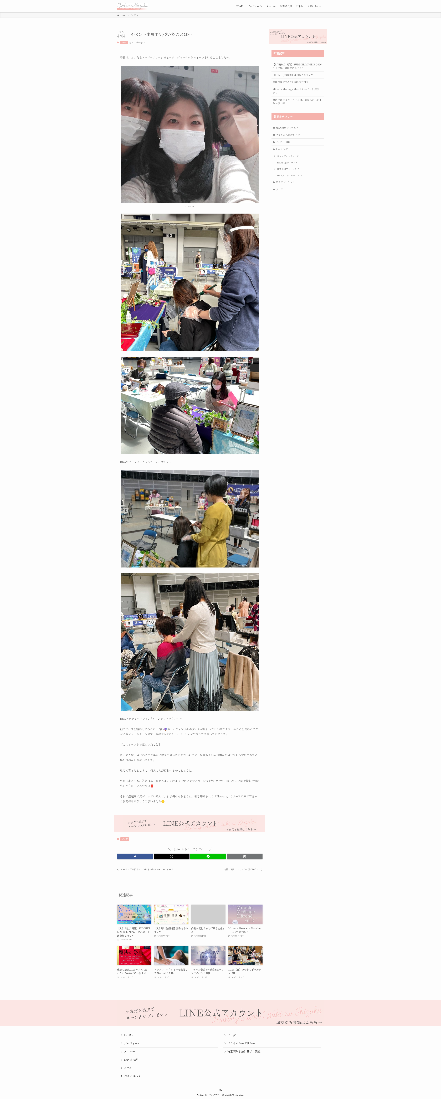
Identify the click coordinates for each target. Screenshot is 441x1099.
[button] (135, 856)
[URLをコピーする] (245, 856)
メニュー (129, 1051)
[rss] (220, 1090)
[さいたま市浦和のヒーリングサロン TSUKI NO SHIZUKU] (132, 6)
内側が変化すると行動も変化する (291, 82)
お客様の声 (131, 1060)
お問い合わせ (132, 1076)
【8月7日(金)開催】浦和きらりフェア (293, 75)
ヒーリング (282, 149)
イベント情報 (283, 142)
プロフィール (132, 1043)
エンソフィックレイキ (288, 156)
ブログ (124, 42)
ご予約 (128, 1068)
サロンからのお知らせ (288, 135)
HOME (128, 1035)
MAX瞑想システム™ (287, 127)
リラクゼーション (285, 182)
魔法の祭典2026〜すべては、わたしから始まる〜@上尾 (297, 101)
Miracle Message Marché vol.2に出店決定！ (296, 90)
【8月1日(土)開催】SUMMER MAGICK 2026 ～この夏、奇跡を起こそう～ (297, 66)
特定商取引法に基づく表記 (243, 1051)
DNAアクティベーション (289, 175)
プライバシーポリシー (241, 1043)
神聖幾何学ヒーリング (288, 169)
